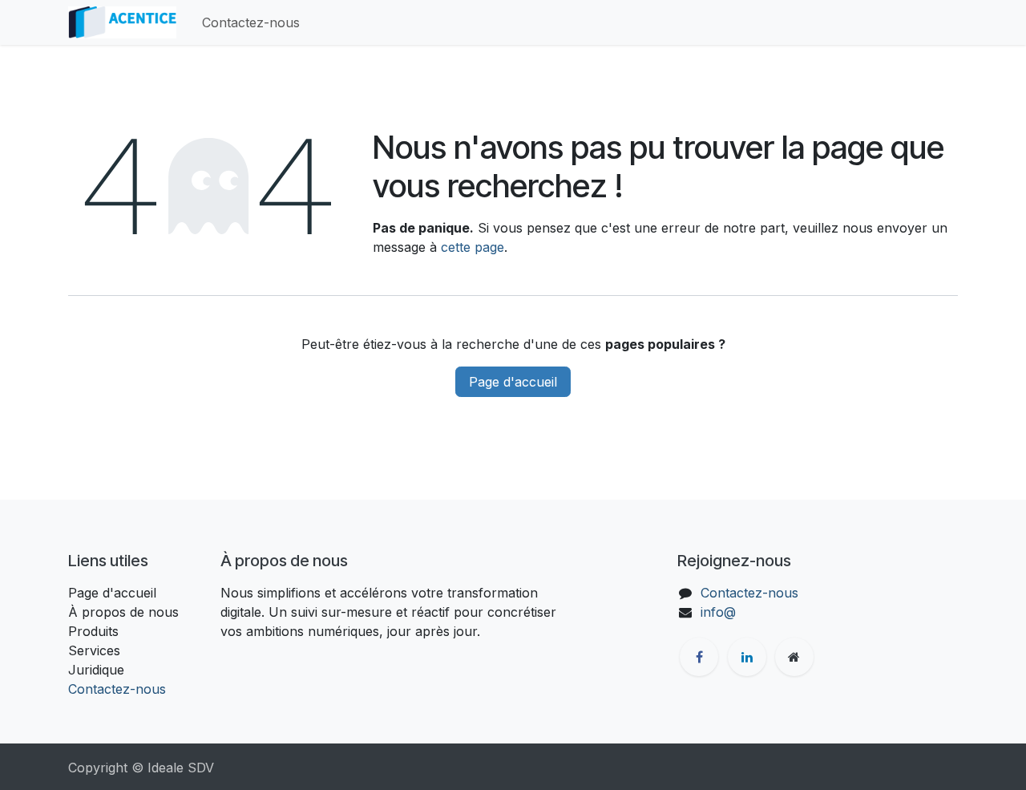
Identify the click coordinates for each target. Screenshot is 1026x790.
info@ (718, 612)
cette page (472, 247)
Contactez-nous (117, 689)
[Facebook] (699, 657)
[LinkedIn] (747, 657)
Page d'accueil (513, 382)
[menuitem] (251, 22)
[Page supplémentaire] (794, 657)
